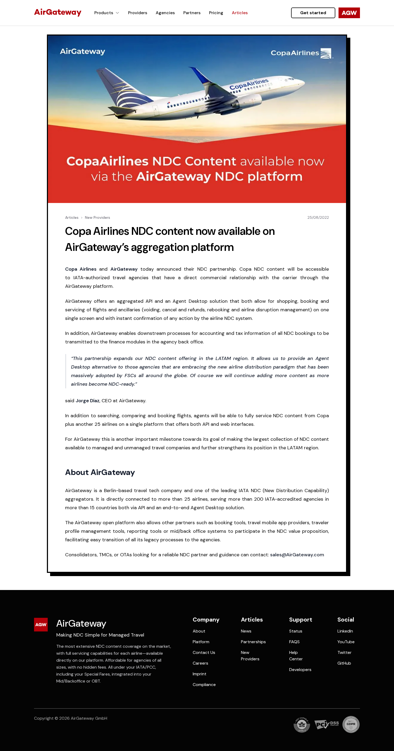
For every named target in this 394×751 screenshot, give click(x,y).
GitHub (344, 663)
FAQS (294, 642)
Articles (72, 217)
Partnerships (253, 642)
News (246, 631)
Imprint (199, 674)
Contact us (204, 652)
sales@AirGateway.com (297, 554)
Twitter (344, 652)
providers (137, 13)
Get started (313, 13)
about (199, 631)
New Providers (97, 217)
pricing (216, 13)
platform (201, 642)
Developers (300, 669)
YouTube (346, 642)
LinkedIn (345, 631)
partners (191, 13)
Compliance (204, 684)
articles (240, 13)
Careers (200, 663)
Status (295, 631)
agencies (165, 13)
